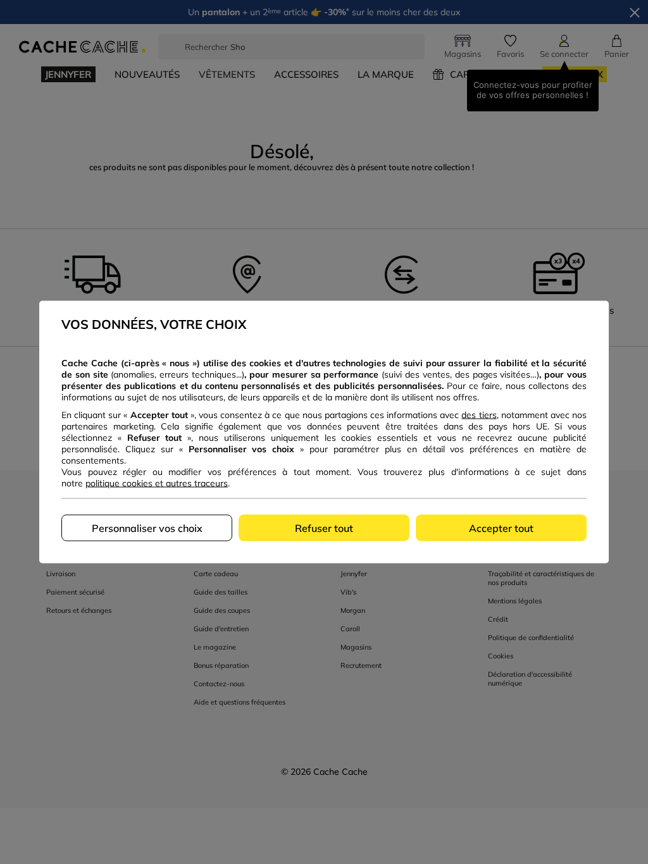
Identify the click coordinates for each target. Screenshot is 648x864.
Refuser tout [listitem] (324, 528)
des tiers (478, 415)
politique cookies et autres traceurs (156, 483)
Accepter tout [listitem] (501, 528)
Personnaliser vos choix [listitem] (147, 528)
